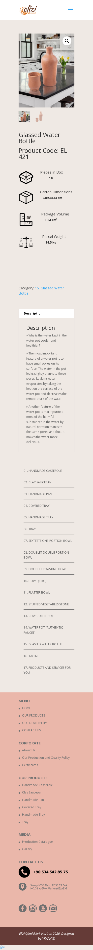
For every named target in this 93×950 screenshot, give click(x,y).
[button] (2, 947)
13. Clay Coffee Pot (39, 616)
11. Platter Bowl (37, 592)
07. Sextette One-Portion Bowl (48, 541)
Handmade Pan (33, 800)
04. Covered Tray (37, 506)
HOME (26, 708)
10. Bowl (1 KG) (35, 581)
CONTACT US (31, 730)
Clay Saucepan (32, 792)
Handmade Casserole (37, 785)
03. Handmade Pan (38, 494)
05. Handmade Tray (38, 517)
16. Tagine (31, 656)
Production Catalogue (37, 842)
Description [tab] (33, 313)
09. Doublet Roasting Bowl (45, 569)
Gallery (27, 849)
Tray (25, 822)
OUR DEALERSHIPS (34, 723)
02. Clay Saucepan (38, 482)
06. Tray (30, 529)
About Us (28, 750)
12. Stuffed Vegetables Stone (46, 604)
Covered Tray (31, 807)
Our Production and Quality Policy (46, 758)
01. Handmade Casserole (43, 471)
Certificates (30, 765)
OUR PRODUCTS (33, 715)
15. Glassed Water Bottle (43, 644)
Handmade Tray (33, 814)
